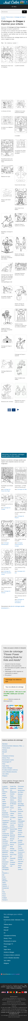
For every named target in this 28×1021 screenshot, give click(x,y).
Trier (2, 43)
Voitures (20, 863)
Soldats (20, 830)
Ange (3, 799)
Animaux (4, 750)
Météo (11, 833)
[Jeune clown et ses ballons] (21, 205)
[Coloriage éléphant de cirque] (7, 368)
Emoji (3, 877)
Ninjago (12, 848)
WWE (19, 867)
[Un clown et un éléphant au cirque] (7, 124)
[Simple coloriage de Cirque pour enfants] (21, 251)
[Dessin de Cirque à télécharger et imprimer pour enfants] (7, 253)
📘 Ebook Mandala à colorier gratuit (10, 974)
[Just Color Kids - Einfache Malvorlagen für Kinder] (20, 992)
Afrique (4, 795)
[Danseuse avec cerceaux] (7, 398)
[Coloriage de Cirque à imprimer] (7, 343)
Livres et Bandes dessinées (9, 772)
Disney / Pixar (6, 758)
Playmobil (12, 858)
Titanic (19, 846)
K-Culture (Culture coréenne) (10, 770)
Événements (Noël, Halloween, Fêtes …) (13, 746)
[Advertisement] (14, 84)
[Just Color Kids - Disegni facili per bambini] (17, 992)
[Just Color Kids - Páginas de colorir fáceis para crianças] (14, 992)
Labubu (12, 813)
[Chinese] (23, 992)
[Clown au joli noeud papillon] (7, 196)
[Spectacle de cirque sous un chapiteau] (7, 62)
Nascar (12, 844)
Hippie (12, 796)
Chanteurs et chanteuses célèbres (5, 822)
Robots (20, 798)
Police (11, 860)
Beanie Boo (5, 814)
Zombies (20, 869)
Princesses (21, 786)
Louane (12, 825)
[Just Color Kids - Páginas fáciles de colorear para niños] (11, 992)
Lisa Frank (13, 823)
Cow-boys (5, 843)
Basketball (5, 812)
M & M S (12, 827)
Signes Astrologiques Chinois (21, 821)
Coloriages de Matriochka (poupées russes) (6, 573)
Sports (19, 834)
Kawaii (12, 807)
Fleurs (4, 895)
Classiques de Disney (8, 756)
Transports (21, 850)
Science (20, 815)
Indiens (12, 800)
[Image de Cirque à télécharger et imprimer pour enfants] (7, 325)
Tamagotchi (21, 844)
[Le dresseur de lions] (7, 108)
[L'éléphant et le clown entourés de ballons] (21, 108)
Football (4, 897)
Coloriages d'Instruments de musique (19, 544)
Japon (11, 805)
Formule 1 (5, 899)
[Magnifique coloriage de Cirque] (7, 228)
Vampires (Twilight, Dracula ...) (21, 857)
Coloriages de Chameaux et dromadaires (19, 601)
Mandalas (5, 744)
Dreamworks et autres (8, 760)
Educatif (4, 752)
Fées (3, 891)
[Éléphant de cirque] (7, 173)
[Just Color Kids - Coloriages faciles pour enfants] (8, 992)
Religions (4, 775)
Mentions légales (17, 986)
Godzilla (12, 794)
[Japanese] (25, 992)
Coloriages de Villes (22, 489)
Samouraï (20, 811)
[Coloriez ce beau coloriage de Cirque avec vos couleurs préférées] (21, 321)
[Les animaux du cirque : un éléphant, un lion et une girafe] (21, 147)
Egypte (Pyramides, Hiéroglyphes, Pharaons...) (5, 869)
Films (3, 764)
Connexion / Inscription (24, 2)
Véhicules (20, 861)
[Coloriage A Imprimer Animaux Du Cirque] (21, 270)
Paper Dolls (13, 850)
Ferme (4, 893)
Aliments (4, 797)
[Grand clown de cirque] (21, 181)
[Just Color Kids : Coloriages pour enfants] (13, 2)
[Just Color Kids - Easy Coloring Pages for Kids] (3, 992)
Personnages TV (6, 762)
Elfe (3, 875)
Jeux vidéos (5, 773)
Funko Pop (13, 786)
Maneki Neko (13, 829)
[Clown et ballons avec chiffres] (21, 375)
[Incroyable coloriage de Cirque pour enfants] (7, 293)
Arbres (4, 801)
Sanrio (19, 813)
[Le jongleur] (21, 132)
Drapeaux (5, 864)
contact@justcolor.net (14, 1013)
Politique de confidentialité (16, 988)
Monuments (13, 842)
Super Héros (5, 766)
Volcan (20, 865)
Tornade (20, 848)
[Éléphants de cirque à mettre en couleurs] (21, 397)
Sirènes (20, 828)
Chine (4, 831)
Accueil (3, 17)
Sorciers (20, 832)
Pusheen (20, 788)
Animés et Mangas (7, 768)
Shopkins (20, 817)
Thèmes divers (9, 17)
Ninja (11, 846)
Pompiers (12, 862)
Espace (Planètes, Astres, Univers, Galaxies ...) (5, 882)
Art (3, 754)
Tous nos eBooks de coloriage (14, 687)
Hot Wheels (13, 798)
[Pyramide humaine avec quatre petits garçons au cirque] (7, 155)
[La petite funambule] (21, 62)
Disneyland (5, 862)
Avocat (4, 810)
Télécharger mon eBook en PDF (13, 680)
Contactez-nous (9, 986)
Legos (11, 815)
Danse (4, 848)
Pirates (12, 852)
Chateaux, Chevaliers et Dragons (5, 828)
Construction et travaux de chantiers (5, 835)
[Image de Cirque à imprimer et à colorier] (21, 221)
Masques (12, 831)
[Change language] (26, 2)
